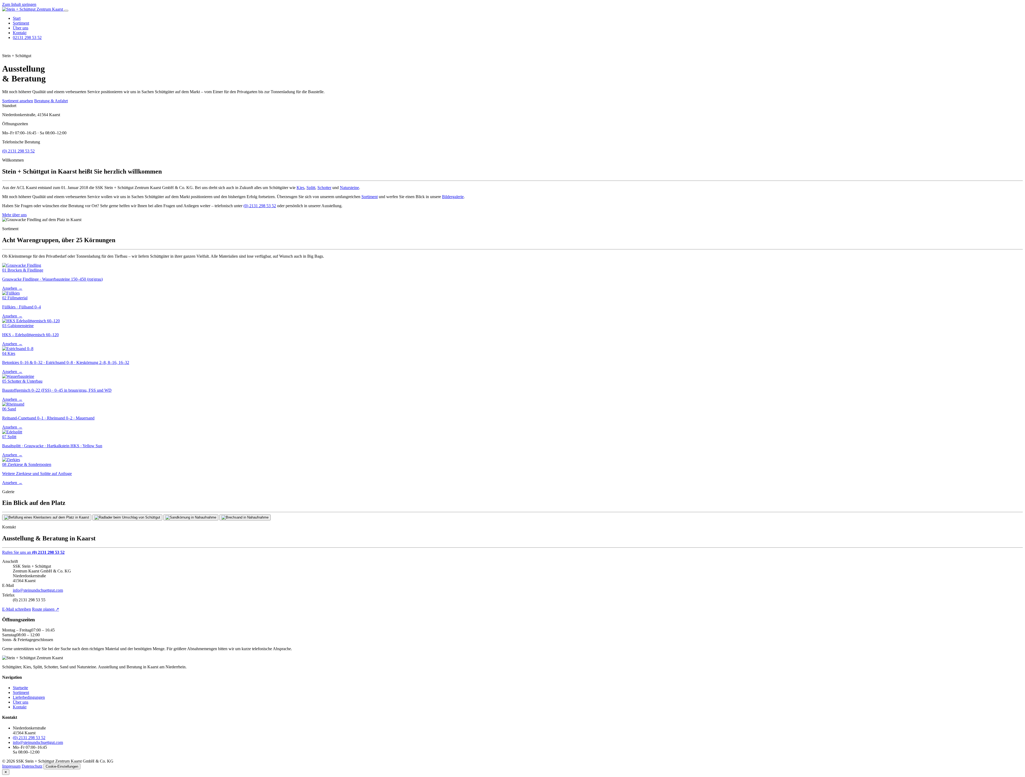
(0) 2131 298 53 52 (18, 151)
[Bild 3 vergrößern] (190, 517)
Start (17, 18)
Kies (300, 187)
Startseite (20, 687)
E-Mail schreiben (16, 609)
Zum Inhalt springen (19, 4)
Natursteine (349, 187)
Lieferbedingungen (29, 697)
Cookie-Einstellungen (62, 766)
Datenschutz (32, 766)
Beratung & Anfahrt (51, 101)
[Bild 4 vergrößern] (245, 517)
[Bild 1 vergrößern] (46, 517)
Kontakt (19, 32)
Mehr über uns (14, 215)
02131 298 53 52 (27, 37)
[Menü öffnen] (66, 10)
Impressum (11, 766)
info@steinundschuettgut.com (38, 590)
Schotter (324, 187)
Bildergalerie (453, 196)
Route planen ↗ (45, 609)
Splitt (310, 187)
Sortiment (21, 23)
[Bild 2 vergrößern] (127, 517)
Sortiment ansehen (17, 101)
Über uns (20, 28)
